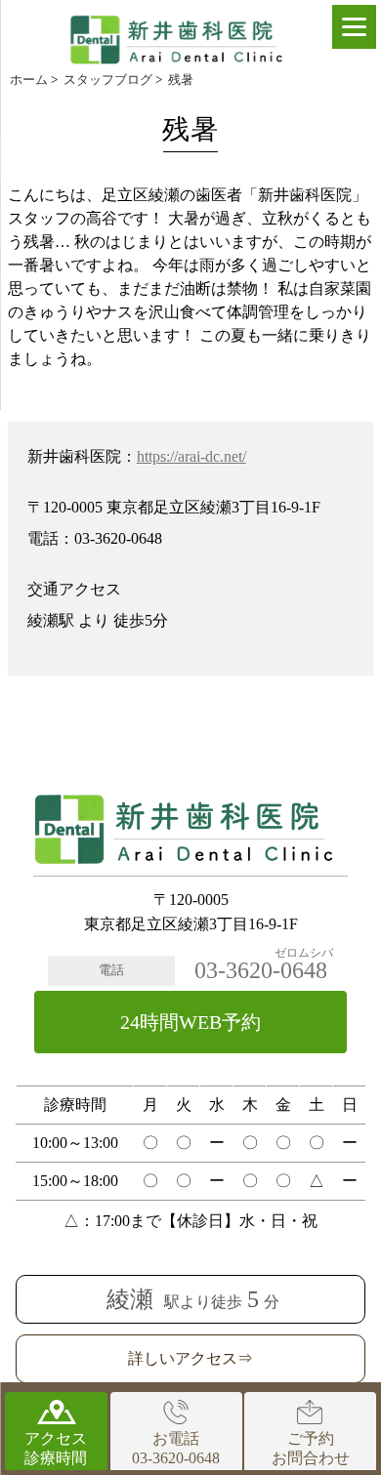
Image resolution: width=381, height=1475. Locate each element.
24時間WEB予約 (190, 1022)
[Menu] (354, 27)
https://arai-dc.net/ (191, 456)
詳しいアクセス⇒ (190, 1358)
